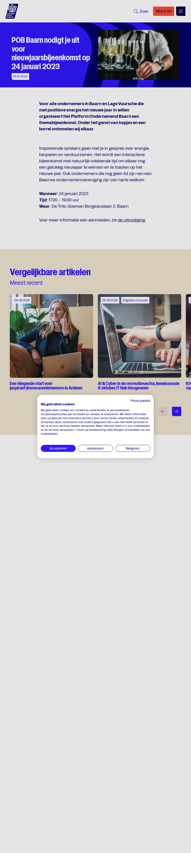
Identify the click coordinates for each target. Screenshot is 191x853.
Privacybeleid (140, 401)
